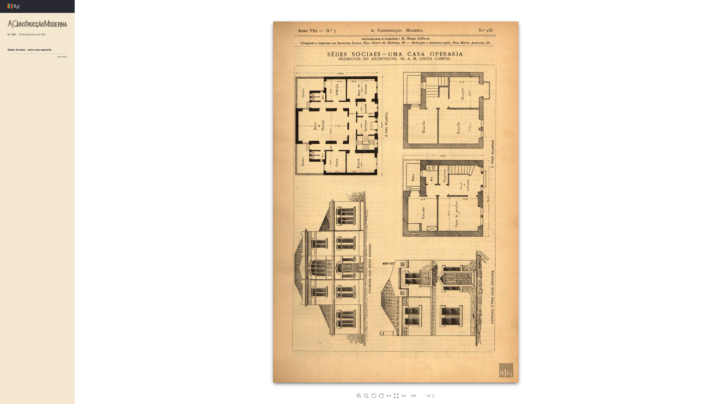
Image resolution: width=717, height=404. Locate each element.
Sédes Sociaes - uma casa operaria (29, 49)
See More (62, 56)
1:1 (403, 396)
